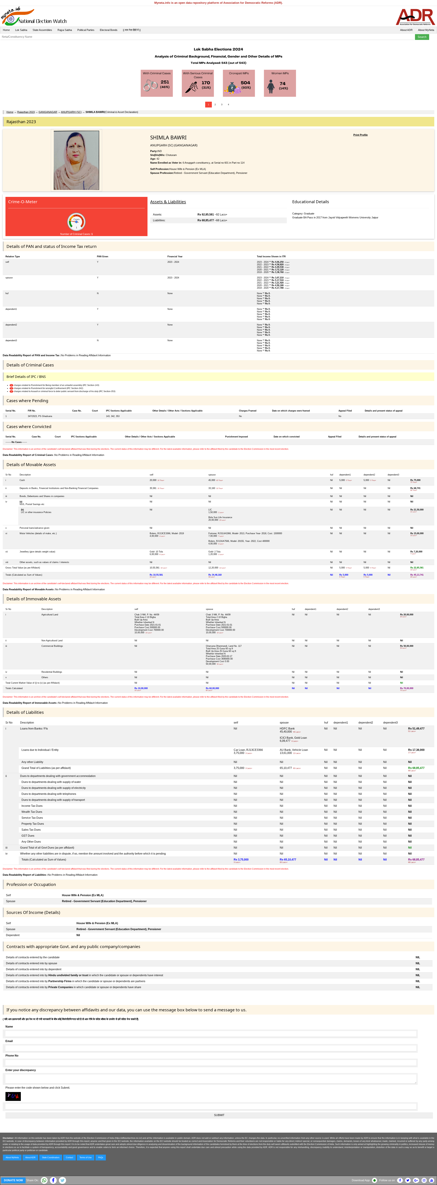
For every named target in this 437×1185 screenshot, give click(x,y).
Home (6, 29)
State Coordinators (50, 1157)
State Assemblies (42, 29)
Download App (361, 1180)
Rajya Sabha (65, 29)
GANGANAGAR (48, 112)
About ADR (406, 29)
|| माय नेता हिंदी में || (132, 29)
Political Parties (85, 29)
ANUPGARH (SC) (71, 112)
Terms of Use (86, 1157)
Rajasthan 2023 (26, 112)
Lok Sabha (21, 29)
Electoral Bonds (108, 29)
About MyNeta (426, 29)
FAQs (100, 1157)
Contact (69, 1157)
